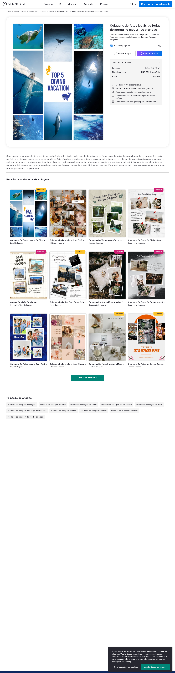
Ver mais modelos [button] (87, 377)
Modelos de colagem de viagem (21, 404)
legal (51, 11)
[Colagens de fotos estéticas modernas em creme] (68, 337)
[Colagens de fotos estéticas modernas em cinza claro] (107, 337)
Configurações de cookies (126, 667)
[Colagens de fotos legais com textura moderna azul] (28, 337)
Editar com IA (151, 53)
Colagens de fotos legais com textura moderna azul (28, 364)
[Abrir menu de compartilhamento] (159, 46)
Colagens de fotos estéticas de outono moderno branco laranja (68, 240)
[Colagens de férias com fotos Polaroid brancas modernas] (68, 275)
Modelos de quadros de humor (124, 411)
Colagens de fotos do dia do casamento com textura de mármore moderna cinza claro (146, 240)
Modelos (72, 4)
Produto (48, 4)
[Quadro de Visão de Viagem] (28, 275)
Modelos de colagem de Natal (149, 404)
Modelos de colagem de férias (83, 404)
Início (9, 11)
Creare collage (20, 11)
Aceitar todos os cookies (155, 667)
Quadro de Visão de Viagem (23, 302)
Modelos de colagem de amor (93, 411)
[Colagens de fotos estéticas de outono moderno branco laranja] (68, 213)
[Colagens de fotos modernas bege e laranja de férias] (146, 337)
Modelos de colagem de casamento (116, 404)
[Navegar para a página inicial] (14, 4)
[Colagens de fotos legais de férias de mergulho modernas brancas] (28, 213)
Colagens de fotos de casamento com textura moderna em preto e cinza (146, 302)
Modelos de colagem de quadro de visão (25, 417)
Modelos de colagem (37, 11)
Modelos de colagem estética (63, 411)
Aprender (89, 4)
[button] (123, 53)
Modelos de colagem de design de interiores (27, 411)
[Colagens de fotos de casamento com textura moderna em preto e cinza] (146, 275)
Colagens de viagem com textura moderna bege (107, 240)
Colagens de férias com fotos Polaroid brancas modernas (68, 302)
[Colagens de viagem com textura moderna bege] (107, 213)
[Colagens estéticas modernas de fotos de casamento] (107, 275)
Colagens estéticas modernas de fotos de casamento (107, 302)
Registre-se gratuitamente (155, 4)
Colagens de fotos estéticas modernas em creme (68, 364)
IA (60, 4)
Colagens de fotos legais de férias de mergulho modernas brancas (28, 240)
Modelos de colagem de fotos (53, 404)
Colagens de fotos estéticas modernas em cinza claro (107, 364)
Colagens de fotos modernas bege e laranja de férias (146, 364)
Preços (104, 4)
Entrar (133, 4)
